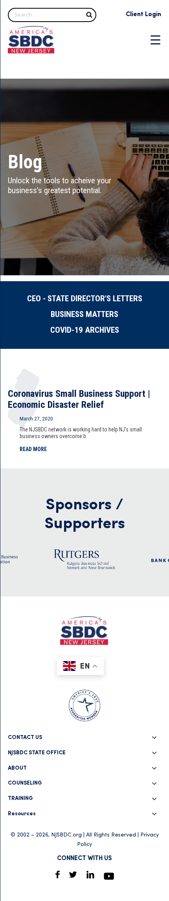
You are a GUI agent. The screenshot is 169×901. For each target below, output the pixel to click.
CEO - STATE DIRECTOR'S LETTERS (84, 298)
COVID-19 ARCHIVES (84, 330)
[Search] (89, 14)
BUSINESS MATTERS (84, 314)
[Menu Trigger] (155, 40)
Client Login (143, 14)
